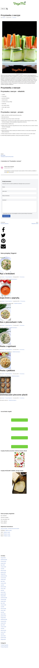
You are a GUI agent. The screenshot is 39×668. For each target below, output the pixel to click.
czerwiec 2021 (3, 583)
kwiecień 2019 (3, 630)
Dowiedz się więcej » (13, 279)
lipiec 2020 (3, 603)
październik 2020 (4, 597)
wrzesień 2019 (3, 621)
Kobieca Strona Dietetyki (9, 166)
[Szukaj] (7, 9)
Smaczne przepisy (4, 528)
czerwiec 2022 (3, 566)
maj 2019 (2, 628)
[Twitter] (3, 237)
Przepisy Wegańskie (8, 301)
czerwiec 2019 (3, 626)
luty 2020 (2, 612)
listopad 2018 (3, 639)
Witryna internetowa (5, 195)
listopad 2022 (3, 557)
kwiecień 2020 (3, 608)
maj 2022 (2, 568)
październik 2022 (4, 559)
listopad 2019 (3, 617)
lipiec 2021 (3, 581)
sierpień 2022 (3, 563)
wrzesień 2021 (3, 577)
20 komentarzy (22, 301)
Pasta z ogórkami (8, 346)
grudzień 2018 (3, 637)
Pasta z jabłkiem (7, 370)
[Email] (3, 248)
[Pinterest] (3, 243)
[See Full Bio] (5, 155)
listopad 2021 (3, 574)
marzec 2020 (3, 610)
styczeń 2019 (3, 635)
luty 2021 (2, 590)
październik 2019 (4, 619)
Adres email (4, 191)
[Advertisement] (19, 503)
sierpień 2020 (3, 601)
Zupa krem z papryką (9, 298)
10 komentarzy (22, 373)
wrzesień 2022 (3, 561)
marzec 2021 (3, 588)
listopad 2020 (3, 595)
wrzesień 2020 (3, 599)
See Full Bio (3, 155)
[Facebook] (3, 232)
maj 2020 (2, 606)
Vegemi (4, 17)
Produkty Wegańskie (4, 645)
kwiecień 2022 (3, 570)
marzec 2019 (3, 632)
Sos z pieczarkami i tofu (11, 322)
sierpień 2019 (3, 623)
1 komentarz (14, 17)
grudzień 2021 (3, 572)
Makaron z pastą (8, 530)
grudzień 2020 (3, 594)
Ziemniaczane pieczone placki (13, 395)
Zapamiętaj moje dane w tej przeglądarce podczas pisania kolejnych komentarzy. (17, 213)
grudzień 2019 (3, 615)
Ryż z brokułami (7, 274)
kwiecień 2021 (3, 586)
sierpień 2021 (3, 579)
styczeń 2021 (3, 592)
